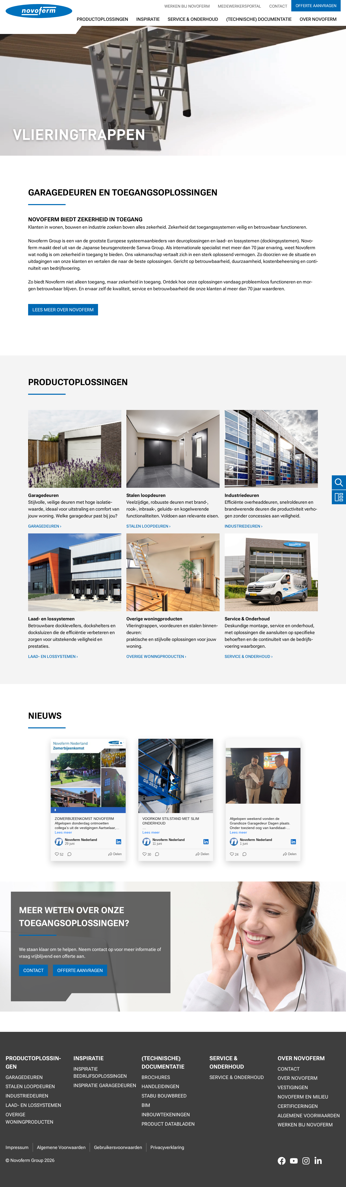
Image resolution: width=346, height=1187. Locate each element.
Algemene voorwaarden (309, 1116)
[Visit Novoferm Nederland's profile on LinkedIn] (57, 842)
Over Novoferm (298, 1078)
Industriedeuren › (243, 526)
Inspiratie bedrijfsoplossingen (100, 1072)
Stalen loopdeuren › (148, 526)
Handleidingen (160, 1086)
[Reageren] (65, 854)
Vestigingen (293, 1087)
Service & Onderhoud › (249, 656)
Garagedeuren (24, 1077)
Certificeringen (298, 1106)
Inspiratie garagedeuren (104, 1085)
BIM (146, 1105)
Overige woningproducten (29, 1118)
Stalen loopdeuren (30, 1086)
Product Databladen (168, 1124)
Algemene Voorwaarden (61, 1147)
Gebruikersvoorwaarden (118, 1147)
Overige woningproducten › (156, 656)
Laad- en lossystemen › (53, 656)
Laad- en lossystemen (33, 1105)
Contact (278, 6)
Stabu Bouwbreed (164, 1096)
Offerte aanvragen (316, 5)
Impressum (17, 1147)
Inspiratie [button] (148, 19)
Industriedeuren (27, 1096)
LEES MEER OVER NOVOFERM (63, 309)
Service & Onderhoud (193, 19)
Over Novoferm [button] (318, 19)
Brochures (156, 1077)
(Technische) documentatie (259, 19)
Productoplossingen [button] (102, 19)
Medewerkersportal (239, 6)
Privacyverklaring (167, 1147)
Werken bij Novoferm (187, 6)
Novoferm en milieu (303, 1097)
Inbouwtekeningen (166, 1115)
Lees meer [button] (60, 832)
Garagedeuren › (44, 526)
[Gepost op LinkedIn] (116, 842)
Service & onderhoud (236, 1077)
